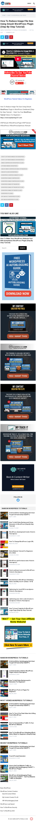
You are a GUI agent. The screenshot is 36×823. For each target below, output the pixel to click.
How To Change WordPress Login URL (21, 541)
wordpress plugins (7, 193)
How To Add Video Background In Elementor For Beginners (20, 681)
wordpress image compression (10, 178)
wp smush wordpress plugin (9, 199)
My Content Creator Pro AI (10, 797)
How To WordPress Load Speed (16, 15)
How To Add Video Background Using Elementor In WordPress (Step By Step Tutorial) (21, 524)
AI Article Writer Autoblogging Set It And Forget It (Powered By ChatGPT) (22, 662)
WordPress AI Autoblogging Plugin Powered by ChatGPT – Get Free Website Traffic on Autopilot (22, 776)
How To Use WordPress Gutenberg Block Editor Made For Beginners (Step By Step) (22, 733)
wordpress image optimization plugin (12, 187)
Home (4, 15)
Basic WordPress (5, 788)
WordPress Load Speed (7, 804)
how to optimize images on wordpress (12, 159)
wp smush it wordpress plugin (10, 196)
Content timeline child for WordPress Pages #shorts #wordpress (21, 671)
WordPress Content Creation (9, 791)
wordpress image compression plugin (12, 181)
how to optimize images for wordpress (12, 156)
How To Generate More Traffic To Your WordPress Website (21, 723)
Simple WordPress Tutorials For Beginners (13, 30)
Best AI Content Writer (9, 794)
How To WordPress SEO (7, 811)
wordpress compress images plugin (11, 175)
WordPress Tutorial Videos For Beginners (18, 99)
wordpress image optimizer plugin (11, 190)
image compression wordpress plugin (12, 162)
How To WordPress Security (8, 807)
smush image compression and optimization (14, 169)
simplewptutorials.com (20, 819)
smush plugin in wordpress (9, 172)
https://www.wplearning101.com (11, 118)
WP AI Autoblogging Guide (10, 800)
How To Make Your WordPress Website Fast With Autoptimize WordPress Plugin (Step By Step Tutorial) (16, 241)
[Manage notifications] (31, 818)
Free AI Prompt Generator (17, 756)
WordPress (4, 109)
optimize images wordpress (9, 166)
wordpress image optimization (10, 184)
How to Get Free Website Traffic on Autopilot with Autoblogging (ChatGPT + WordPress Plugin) (22, 767)
